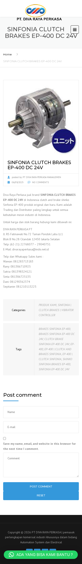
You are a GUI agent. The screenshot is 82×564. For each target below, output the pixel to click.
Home (7, 54)
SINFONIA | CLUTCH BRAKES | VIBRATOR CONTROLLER (56, 310)
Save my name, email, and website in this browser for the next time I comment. (39, 446)
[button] (41, 554)
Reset (41, 495)
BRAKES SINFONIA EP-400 (54, 329)
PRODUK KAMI (48, 305)
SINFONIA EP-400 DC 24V (54, 369)
